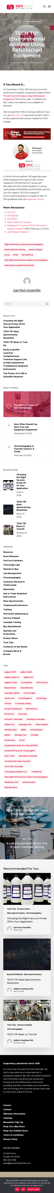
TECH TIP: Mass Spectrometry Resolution (11, 334)
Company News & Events (12, 652)
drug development (13, 709)
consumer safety (23, 703)
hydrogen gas (25, 724)
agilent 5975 (10, 672)
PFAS (15, 255)
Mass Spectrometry (13, 601)
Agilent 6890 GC (12, 677)
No (23, 1189)
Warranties (8, 589)
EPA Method (27, 255)
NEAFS (8, 735)
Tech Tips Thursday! (14, 766)
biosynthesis (10, 688)
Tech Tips (17, 21)
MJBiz (23, 730)
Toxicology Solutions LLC (16, 772)
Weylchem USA (11, 782)
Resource (8, 552)
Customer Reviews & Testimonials (14, 583)
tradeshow (36, 772)
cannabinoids (26, 688)
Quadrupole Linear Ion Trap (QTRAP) (21, 745)
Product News (10, 638)
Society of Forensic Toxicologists (20, 751)
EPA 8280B (12, 216)
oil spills (34, 735)
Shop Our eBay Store (14, 1126)
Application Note (35, 199)
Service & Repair (11, 618)
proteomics (10, 740)
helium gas (10, 724)
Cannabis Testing (12, 622)
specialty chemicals (28, 756)
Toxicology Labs (11, 565)
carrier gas (9, 698)
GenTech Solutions (13, 560)
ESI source (9, 714)
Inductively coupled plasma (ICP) (19, 265)
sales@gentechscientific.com (17, 1163)
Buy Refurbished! (33, 21)
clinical (8, 703)
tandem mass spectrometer (18, 761)
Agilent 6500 (26, 672)
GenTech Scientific (20, 63)
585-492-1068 (9, 1160)
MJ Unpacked (36, 730)
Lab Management (12, 573)
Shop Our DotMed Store (15, 1131)
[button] (49, 6)
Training (7, 609)
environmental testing (15, 249)
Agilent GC (28, 677)
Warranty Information (14, 1114)
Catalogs (7, 1118)
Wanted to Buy (11, 569)
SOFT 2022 (10, 756)
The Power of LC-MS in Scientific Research (15, 375)
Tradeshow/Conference (15, 605)
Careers (7, 1105)
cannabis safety (12, 693)
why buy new (11, 787)
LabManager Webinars (18, 232)
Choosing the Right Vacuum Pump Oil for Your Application (14, 324)
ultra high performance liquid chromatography (26, 260)
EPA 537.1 (11, 212)
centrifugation (25, 698)
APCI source (42, 682)
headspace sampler (36, 719)
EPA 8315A (12, 219)
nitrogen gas (20, 735)
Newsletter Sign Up (13, 1122)
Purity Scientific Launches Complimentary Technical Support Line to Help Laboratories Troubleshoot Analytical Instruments (15, 359)
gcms (7, 255)
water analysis (35, 249)
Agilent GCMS (11, 682)
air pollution (26, 682)
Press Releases (11, 556)
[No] (51, 1185)
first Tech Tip (18, 115)
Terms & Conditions (13, 1135)
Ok (17, 1189)
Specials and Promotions (9, 632)
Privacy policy (33, 1189)
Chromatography (26, 26)
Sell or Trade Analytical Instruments (15, 595)
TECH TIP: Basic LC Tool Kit (15, 344)
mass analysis (42, 724)
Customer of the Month (15, 647)
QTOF (22, 740)
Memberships (11, 730)
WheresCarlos (28, 782)
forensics (22, 714)
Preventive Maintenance (15, 614)
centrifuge (41, 698)
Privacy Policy (10, 1139)
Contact (7, 1109)
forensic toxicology (14, 719)
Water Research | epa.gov (19, 222)
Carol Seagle (29, 693)
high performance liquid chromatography (24, 244)
